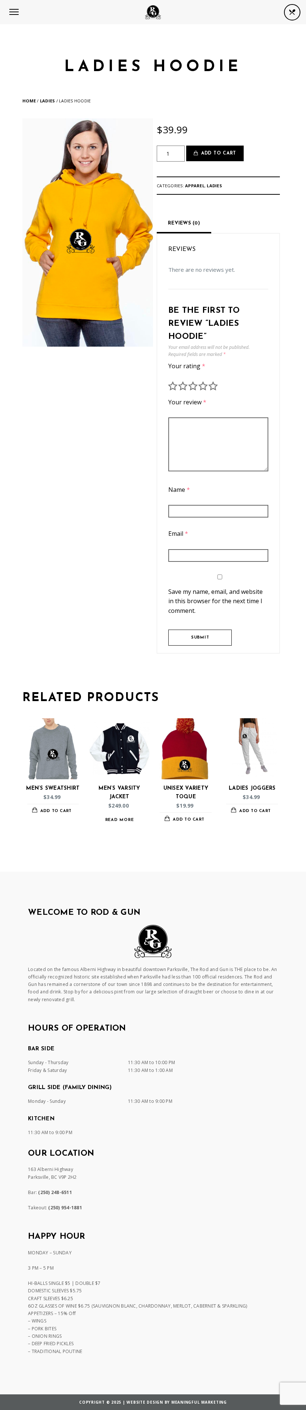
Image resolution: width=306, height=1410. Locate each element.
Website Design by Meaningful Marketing (177, 1402)
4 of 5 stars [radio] (203, 386)
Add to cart (218, 153)
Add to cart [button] (56, 811)
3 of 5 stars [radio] (192, 386)
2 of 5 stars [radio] (182, 386)
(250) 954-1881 (65, 1207)
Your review (187, 402)
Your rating (186, 366)
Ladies (47, 101)
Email (178, 533)
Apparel (194, 185)
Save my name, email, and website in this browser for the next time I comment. (215, 601)
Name (179, 490)
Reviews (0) (184, 223)
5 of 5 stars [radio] (213, 386)
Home (29, 101)
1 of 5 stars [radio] (172, 386)
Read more (119, 820)
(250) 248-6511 (55, 1192)
